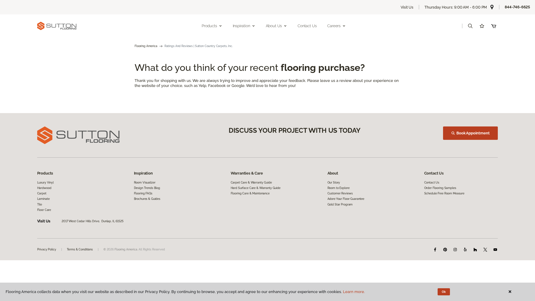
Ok (444, 291)
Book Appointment (472, 133)
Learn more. (354, 292)
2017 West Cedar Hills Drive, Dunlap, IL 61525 (93, 221)
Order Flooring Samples (440, 188)
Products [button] (209, 26)
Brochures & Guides (147, 198)
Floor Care (44, 210)
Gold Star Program (340, 204)
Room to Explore (338, 188)
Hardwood (44, 188)
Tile (39, 204)
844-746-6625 (517, 7)
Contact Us (307, 26)
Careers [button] (334, 26)
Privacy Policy (46, 249)
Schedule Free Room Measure (444, 193)
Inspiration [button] (241, 26)
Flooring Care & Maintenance (250, 193)
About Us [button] (274, 26)
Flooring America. (126, 249)
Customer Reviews (340, 193)
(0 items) (493, 25)
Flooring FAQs (143, 193)
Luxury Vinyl (45, 182)
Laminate (43, 198)
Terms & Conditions (80, 249)
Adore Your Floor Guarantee (345, 198)
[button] (470, 26)
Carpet (41, 193)
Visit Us (407, 7)
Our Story (333, 182)
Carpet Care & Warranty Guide (251, 182)
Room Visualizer (144, 182)
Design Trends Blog (147, 188)
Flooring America (146, 46)
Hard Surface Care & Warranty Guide (255, 188)
